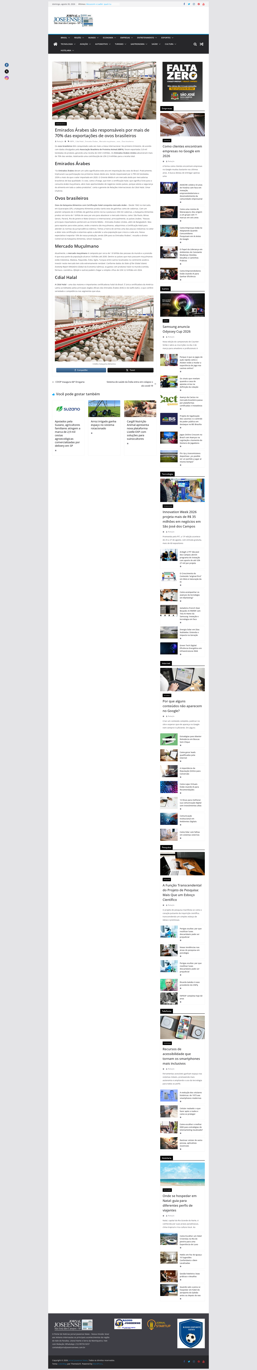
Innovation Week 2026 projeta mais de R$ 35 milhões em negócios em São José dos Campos (182, 519)
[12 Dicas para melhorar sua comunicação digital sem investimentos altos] (169, 804)
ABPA (72, 141)
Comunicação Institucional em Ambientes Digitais (188, 819)
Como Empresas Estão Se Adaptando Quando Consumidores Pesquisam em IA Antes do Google (191, 233)
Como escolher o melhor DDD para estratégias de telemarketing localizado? (191, 1127)
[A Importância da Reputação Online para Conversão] (169, 772)
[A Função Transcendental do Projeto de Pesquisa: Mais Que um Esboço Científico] (182, 863)
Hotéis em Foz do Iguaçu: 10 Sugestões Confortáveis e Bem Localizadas (191, 1258)
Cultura (169, 44)
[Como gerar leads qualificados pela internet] (169, 756)
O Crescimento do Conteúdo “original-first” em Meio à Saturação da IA (190, 577)
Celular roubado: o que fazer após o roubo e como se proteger (190, 1111)
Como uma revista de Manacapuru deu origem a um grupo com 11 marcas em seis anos (191, 213)
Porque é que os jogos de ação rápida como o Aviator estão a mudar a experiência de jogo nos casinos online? (191, 362)
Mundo (92, 37)
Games (166, 321)
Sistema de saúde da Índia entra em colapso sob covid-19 (130, 383)
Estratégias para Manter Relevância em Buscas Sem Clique (190, 739)
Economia (108, 37)
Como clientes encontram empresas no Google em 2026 (182, 151)
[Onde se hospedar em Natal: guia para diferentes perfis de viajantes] (182, 1174)
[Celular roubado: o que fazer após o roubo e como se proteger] (169, 1112)
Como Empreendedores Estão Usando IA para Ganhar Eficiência (190, 274)
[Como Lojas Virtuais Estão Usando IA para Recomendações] (169, 788)
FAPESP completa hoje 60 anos (191, 997)
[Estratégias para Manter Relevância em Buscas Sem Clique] (169, 740)
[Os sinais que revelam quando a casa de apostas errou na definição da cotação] (169, 384)
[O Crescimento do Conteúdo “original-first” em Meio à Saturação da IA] (169, 578)
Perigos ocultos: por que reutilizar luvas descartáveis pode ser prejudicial (191, 932)
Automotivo (101, 44)
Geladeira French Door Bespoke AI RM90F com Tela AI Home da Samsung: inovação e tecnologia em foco (190, 613)
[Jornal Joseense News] (55, 44)
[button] (68, 38)
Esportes (166, 37)
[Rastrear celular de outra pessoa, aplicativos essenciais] (169, 1144)
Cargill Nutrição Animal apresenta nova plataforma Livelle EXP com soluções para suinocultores (138, 430)
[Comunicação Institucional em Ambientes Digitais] (169, 820)
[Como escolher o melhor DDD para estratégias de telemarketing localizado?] (169, 1128)
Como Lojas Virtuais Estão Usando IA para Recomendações (189, 787)
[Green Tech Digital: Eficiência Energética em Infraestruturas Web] (169, 649)
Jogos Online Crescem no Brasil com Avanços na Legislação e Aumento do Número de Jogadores (191, 438)
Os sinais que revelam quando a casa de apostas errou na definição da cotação (190, 382)
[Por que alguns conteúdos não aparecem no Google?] (182, 679)
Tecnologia (67, 44)
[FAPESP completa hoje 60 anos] (169, 999)
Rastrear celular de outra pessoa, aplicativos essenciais (191, 1143)
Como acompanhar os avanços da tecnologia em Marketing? (190, 595)
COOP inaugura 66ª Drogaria (69, 381)
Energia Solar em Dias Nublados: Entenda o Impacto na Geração (189, 632)
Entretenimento (145, 37)
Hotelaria (66, 50)
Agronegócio (61, 124)
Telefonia (167, 1043)
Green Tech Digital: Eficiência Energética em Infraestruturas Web (191, 648)
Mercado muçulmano (107, 141)
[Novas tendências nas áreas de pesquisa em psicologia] (169, 951)
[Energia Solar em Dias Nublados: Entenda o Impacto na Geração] (169, 633)
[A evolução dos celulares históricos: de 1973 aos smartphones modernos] (169, 1096)
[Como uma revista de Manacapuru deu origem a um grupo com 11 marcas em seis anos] (169, 214)
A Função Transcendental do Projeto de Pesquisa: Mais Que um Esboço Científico (182, 892)
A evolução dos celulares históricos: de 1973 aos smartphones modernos (191, 1095)
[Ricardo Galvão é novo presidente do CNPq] (169, 985)
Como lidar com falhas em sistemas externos (190, 833)
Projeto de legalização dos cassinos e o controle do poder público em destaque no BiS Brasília (191, 420)
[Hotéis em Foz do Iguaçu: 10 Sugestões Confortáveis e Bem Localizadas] (169, 1260)
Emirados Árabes (91, 141)
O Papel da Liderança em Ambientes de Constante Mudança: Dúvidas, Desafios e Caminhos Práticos (191, 255)
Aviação (84, 44)
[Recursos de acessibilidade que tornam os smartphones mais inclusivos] (182, 1027)
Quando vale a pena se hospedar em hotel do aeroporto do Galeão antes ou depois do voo (190, 1291)
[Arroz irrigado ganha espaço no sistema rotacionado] (104, 402)
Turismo (119, 44)
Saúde (155, 44)
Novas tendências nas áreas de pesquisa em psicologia (190, 950)
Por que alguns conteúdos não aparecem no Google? (182, 706)
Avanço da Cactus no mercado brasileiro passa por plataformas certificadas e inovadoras (191, 401)
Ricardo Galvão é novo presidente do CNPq (190, 983)
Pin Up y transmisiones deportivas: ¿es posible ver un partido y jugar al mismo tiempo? (190, 457)
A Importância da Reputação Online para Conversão (190, 771)
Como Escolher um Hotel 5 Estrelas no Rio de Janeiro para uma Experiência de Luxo (191, 1240)
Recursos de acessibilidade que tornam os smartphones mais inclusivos (181, 1056)
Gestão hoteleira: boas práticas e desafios (190, 1275)
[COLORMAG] (73, 1320)
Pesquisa (167, 879)
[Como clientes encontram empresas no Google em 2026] (182, 124)
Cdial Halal (79, 141)
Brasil (64, 37)
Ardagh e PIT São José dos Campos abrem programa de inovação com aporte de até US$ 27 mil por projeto (190, 557)
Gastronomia (137, 44)
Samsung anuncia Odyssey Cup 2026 (177, 329)
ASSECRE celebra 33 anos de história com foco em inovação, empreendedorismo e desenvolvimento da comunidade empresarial (191, 192)
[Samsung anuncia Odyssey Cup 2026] (182, 305)
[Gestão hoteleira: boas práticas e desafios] (169, 1276)
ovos (118, 141)
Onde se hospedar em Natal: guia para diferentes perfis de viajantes (180, 1203)
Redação (60, 141)
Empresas (125, 37)
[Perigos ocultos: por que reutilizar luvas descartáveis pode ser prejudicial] (169, 934)
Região (77, 37)
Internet (167, 695)
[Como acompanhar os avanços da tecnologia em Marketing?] (169, 596)
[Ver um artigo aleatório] (201, 44)
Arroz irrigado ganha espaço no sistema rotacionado (103, 425)
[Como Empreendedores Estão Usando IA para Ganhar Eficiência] (169, 275)
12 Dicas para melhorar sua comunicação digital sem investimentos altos (190, 803)
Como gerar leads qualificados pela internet (188, 755)
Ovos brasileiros (128, 141)
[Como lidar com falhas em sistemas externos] (169, 835)
